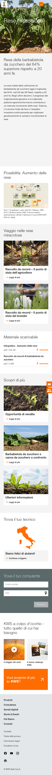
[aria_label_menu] (47, 4)
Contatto (7, 731)
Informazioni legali (12, 741)
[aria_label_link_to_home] (4, 4)
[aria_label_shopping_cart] (34, 4)
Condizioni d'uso (11, 745)
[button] (14, 651)
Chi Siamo (9, 719)
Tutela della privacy (12, 736)
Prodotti (8, 700)
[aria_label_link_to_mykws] (41, 4)
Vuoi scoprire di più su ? (21, 679)
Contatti (8, 723)
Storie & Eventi (11, 714)
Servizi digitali (11, 709)
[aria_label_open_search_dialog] (28, 4)
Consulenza (10, 704)
